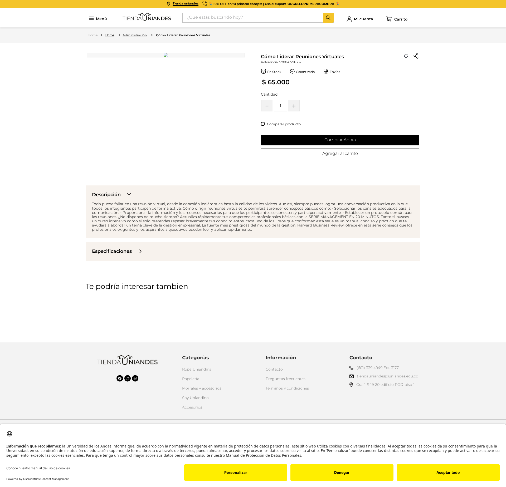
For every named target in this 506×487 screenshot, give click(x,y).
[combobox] (258, 18)
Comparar (275, 124)
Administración (135, 35)
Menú (101, 19)
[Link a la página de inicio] (93, 35)
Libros (109, 35)
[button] (416, 56)
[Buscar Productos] (328, 17)
